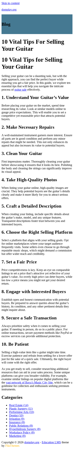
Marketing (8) (17, 435)
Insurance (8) (17, 422)
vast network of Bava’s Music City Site (29, 382)
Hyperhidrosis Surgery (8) (24, 429)
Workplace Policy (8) (22, 432)
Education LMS (51, 442)
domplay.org (9, 9)
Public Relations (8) (21, 425)
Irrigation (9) (16, 418)
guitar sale (20, 89)
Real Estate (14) (18, 405)
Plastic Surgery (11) (21, 408)
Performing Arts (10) (21, 412)
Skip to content (11, 3)
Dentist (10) (16, 415)
